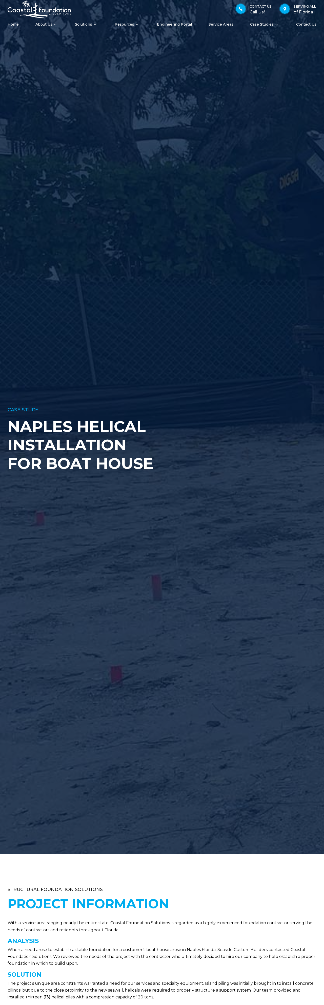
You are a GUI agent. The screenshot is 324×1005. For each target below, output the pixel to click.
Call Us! (257, 12)
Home (13, 24)
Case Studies (262, 24)
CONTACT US (260, 6)
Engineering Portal (174, 24)
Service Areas (221, 24)
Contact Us (306, 24)
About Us (43, 24)
